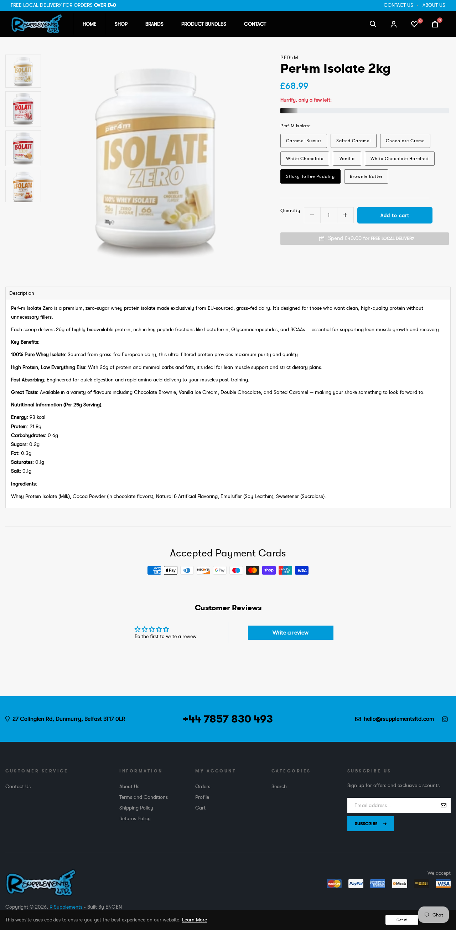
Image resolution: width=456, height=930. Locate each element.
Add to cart (394, 215)
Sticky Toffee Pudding (310, 176)
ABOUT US (434, 5)
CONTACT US (398, 5)
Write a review (291, 633)
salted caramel (353, 140)
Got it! (402, 920)
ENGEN (113, 907)
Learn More (194, 920)
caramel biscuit (303, 140)
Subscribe (366, 823)
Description (21, 293)
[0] (414, 23)
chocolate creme (405, 140)
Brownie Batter (366, 176)
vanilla (347, 158)
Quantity (290, 210)
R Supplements (66, 907)
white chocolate (304, 158)
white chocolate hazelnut (399, 158)
